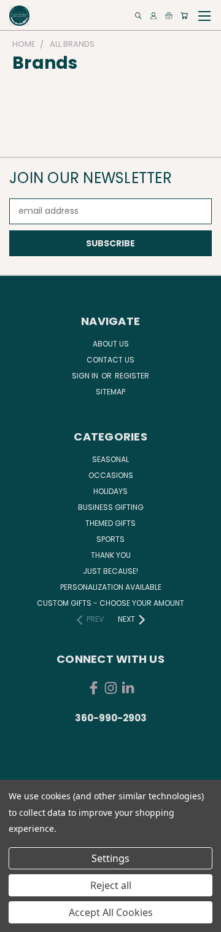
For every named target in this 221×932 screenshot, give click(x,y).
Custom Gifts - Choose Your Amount (110, 603)
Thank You (111, 555)
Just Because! (110, 571)
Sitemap (110, 391)
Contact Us (110, 359)
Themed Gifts (110, 523)
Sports (110, 539)
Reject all (110, 885)
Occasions (110, 475)
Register (132, 375)
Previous (19, 919)
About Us (111, 344)
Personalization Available (110, 587)
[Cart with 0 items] (184, 16)
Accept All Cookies (111, 912)
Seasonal (110, 459)
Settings (110, 858)
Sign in (86, 375)
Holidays (110, 491)
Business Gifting (111, 507)
